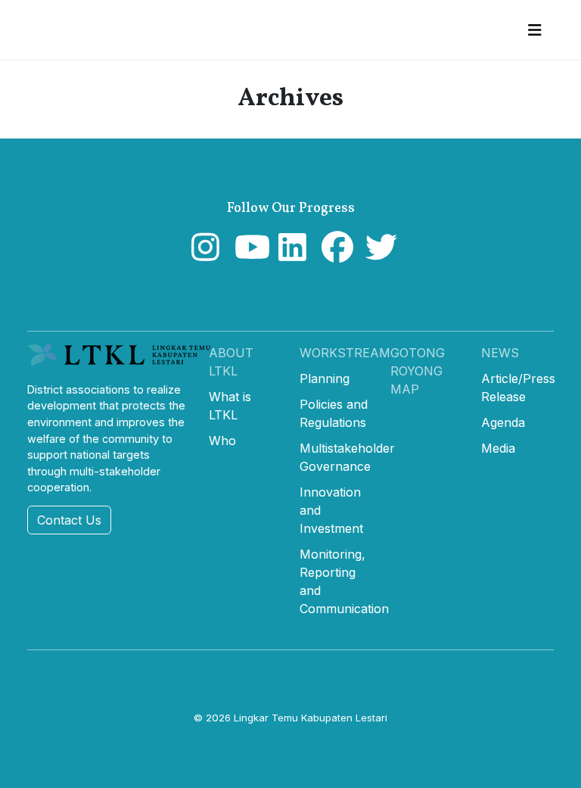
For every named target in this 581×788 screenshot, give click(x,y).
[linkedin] (291, 254)
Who (222, 440)
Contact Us (69, 520)
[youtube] (247, 254)
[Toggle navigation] (534, 30)
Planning (325, 378)
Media (498, 448)
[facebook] (334, 254)
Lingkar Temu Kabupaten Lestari (310, 718)
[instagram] (204, 254)
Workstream (345, 352)
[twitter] (378, 254)
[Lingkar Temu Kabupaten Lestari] (123, 361)
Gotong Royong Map (417, 371)
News (500, 352)
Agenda (503, 422)
